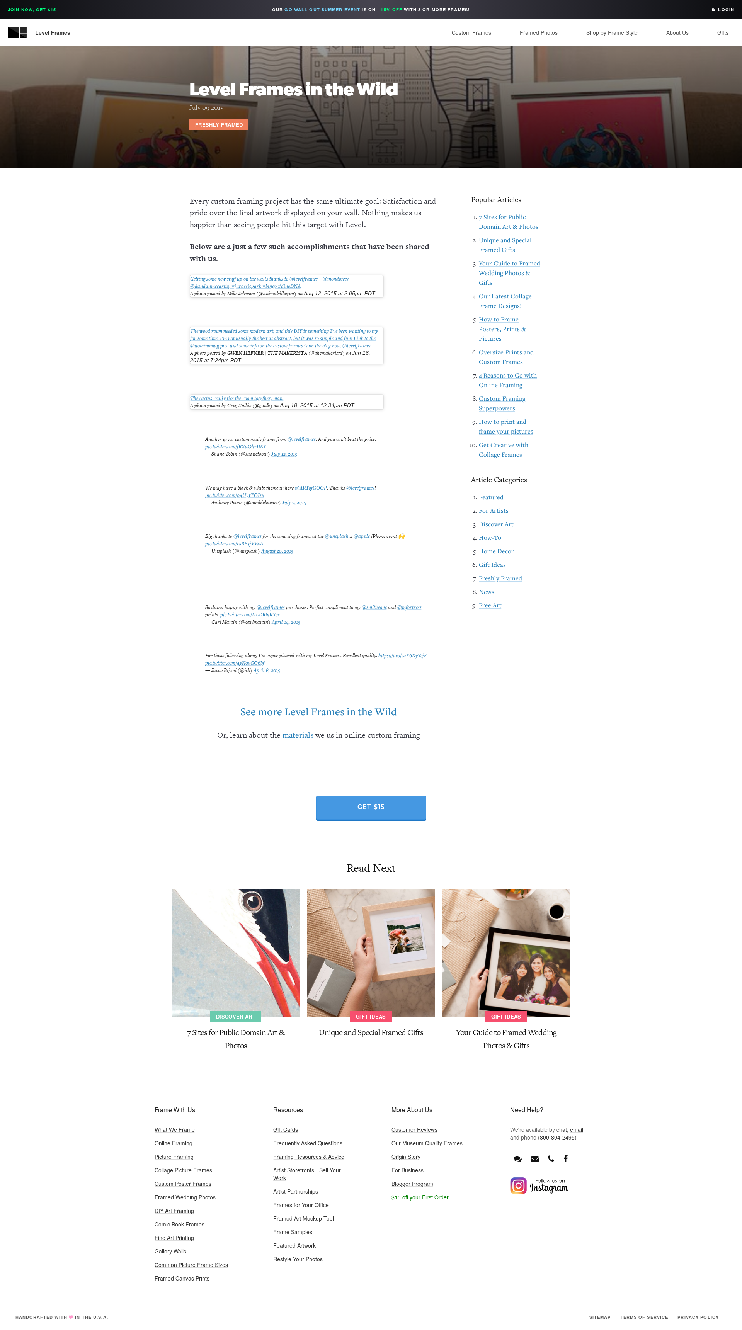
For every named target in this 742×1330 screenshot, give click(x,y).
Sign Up (425, 691)
